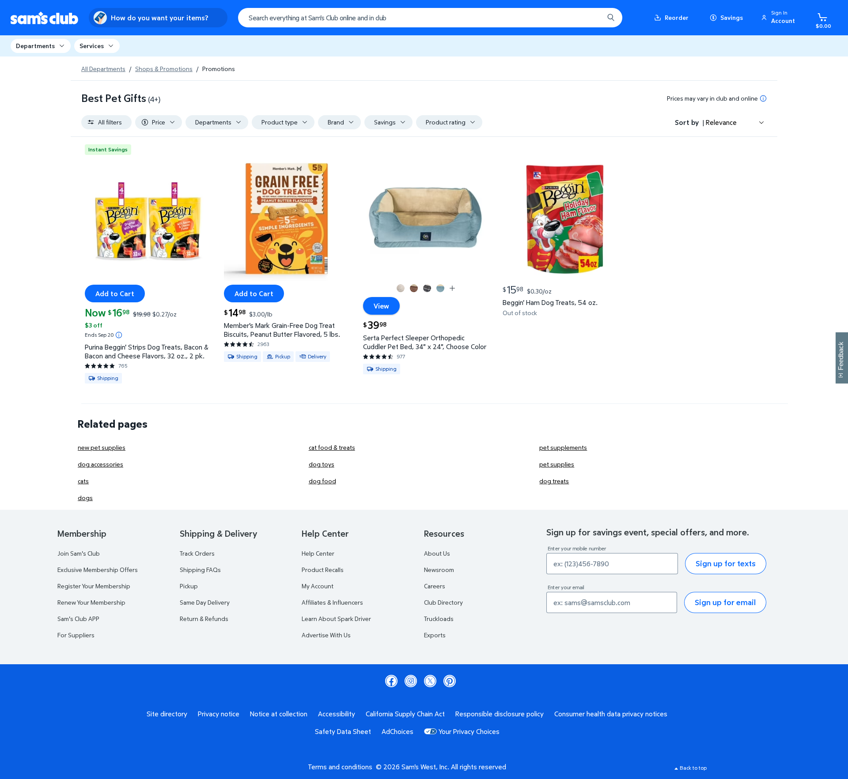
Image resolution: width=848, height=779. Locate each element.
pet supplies (556, 464)
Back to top (693, 767)
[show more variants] (452, 288)
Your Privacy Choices (469, 731)
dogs (85, 497)
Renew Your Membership (91, 602)
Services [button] (92, 45)
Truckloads (439, 618)
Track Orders (197, 553)
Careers (434, 586)
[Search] (611, 18)
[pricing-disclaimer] (763, 98)
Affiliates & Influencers (332, 602)
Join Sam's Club (78, 553)
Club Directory (443, 602)
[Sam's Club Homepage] (44, 17)
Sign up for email (725, 602)
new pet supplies (101, 447)
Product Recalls (323, 569)
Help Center (318, 553)
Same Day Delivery (205, 602)
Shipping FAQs (200, 569)
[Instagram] (410, 681)
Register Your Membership (93, 586)
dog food (322, 481)
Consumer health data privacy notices (610, 714)
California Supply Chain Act (405, 714)
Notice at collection (278, 714)
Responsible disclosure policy (499, 714)
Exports (435, 635)
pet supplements (563, 447)
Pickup (189, 586)
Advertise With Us (326, 635)
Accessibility (336, 714)
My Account (317, 586)
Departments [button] (35, 45)
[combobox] (430, 17)
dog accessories (100, 464)
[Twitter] (430, 681)
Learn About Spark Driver (336, 618)
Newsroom (439, 569)
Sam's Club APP (78, 618)
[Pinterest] (449, 681)
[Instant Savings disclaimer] (118, 335)
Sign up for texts (726, 563)
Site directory (167, 714)
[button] (779, 17)
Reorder (677, 17)
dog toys (321, 464)
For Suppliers (76, 635)
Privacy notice (218, 714)
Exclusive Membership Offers (97, 569)
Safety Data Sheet (343, 731)
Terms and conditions (340, 766)
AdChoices (397, 731)
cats (83, 481)
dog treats (554, 481)
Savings (731, 17)
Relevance (721, 122)
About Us (437, 553)
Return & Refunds (204, 618)
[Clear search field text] (590, 17)
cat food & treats (332, 447)
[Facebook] (391, 681)
